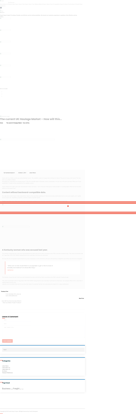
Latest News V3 (6, 369)
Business (6, 388)
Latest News (32, 172)
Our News (4, 371)
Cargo (12, 389)
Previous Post (4, 291)
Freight (16, 388)
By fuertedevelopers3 (9, 172)
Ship (20, 389)
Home (2, 123)
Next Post (81, 298)
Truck (22, 389)
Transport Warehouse (7, 372)
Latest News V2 (6, 367)
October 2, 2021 (22, 172)
